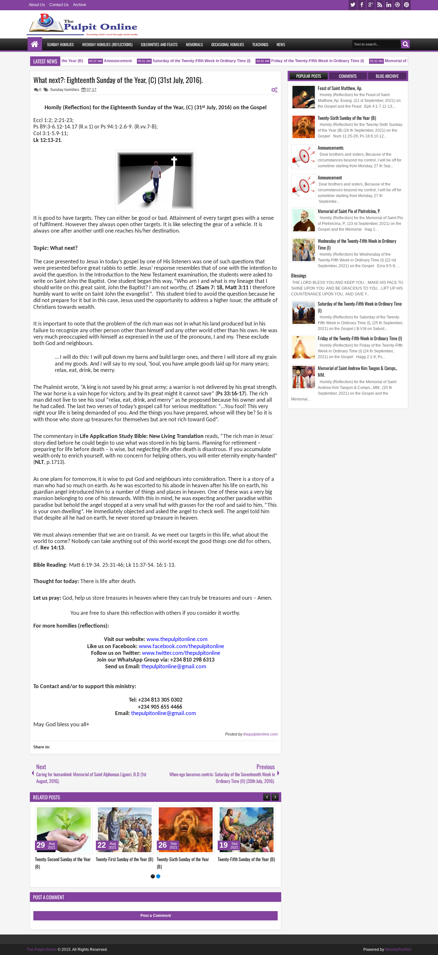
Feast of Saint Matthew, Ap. (340, 88)
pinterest (406, 5)
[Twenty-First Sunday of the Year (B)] (257, 829)
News (281, 44)
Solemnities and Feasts (159, 44)
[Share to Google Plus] (35, 812)
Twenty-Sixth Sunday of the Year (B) (347, 117)
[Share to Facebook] (82, 812)
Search (405, 44)
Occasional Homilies (227, 44)
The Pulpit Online (42, 949)
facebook (362, 5)
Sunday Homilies (60, 44)
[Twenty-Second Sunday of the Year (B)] (196, 829)
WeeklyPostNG (398, 949)
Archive (79, 5)
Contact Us (59, 5)
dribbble (397, 5)
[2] (158, 876)
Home (35, 44)
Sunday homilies (64, 89)
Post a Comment (155, 915)
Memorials (194, 44)
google (370, 5)
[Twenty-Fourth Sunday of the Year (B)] (74, 829)
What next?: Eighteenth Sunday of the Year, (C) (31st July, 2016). (118, 79)
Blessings (298, 275)
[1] (153, 876)
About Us (37, 5)
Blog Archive (387, 76)
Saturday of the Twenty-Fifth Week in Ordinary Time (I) (194, 61)
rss (379, 5)
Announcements (330, 147)
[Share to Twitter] (89, 812)
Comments (348, 76)
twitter (353, 5)
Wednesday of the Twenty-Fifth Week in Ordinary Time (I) (357, 244)
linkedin (388, 5)
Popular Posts (308, 76)
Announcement (111, 61)
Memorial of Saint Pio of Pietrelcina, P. (349, 211)
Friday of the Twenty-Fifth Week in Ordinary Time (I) (310, 61)
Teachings (260, 44)
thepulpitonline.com (260, 734)
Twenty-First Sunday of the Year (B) (256, 859)
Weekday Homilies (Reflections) (107, 44)
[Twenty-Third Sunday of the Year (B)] (135, 829)
